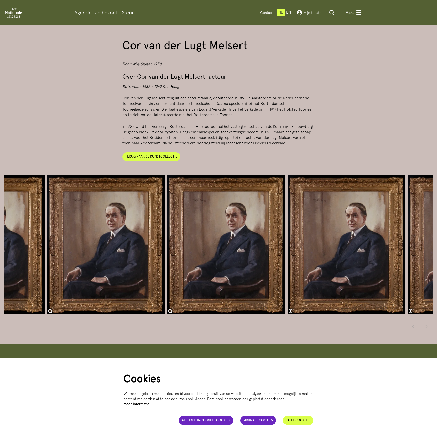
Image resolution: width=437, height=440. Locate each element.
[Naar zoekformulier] (332, 12)
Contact (266, 13)
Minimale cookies (258, 420)
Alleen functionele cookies (206, 420)
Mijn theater (313, 13)
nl (280, 12)
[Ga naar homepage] (13, 13)
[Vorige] (413, 326)
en (288, 12)
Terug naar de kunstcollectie (151, 156)
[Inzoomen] (170, 311)
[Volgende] (426, 326)
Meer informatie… (138, 404)
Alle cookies (298, 420)
